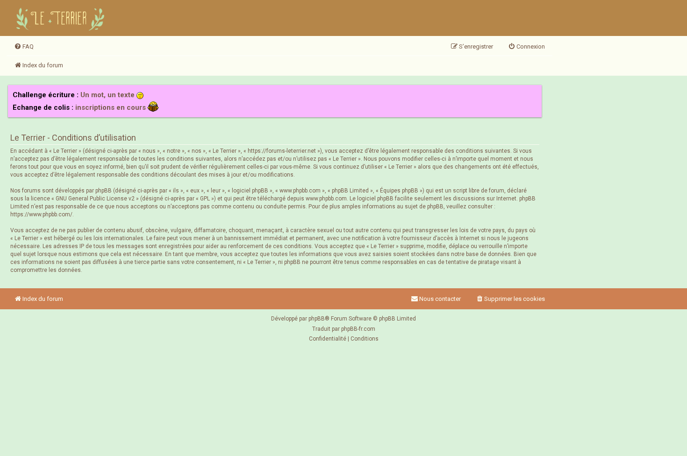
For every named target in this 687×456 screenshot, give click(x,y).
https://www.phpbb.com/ (41, 214)
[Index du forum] (61, 18)
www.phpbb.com (326, 198)
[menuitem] (24, 47)
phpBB (316, 318)
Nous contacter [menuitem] (440, 298)
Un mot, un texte (107, 95)
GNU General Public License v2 (95, 198)
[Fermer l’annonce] (534, 92)
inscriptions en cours (110, 107)
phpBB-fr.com (358, 329)
